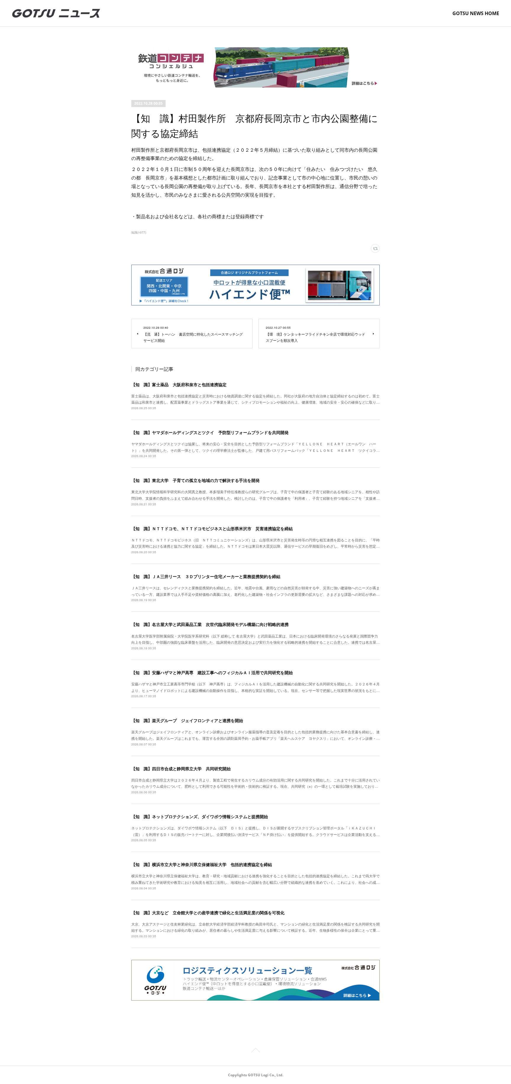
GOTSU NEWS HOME (475, 13)
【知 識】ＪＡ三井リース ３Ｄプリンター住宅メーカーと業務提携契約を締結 (205, 576)
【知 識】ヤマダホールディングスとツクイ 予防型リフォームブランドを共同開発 (210, 432)
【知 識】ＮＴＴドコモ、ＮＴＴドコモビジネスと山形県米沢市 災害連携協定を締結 (212, 528)
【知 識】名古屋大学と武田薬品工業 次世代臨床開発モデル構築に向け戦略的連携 (210, 624)
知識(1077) (138, 232)
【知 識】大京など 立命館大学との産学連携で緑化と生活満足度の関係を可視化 (207, 912)
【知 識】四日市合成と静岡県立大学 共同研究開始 (181, 768)
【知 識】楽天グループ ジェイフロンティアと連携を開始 (187, 720)
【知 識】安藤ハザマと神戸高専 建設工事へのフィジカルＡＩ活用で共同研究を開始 (212, 672)
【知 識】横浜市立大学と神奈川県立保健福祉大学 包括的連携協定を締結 (201, 864)
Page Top (255, 1051)
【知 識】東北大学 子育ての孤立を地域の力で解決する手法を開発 (195, 480)
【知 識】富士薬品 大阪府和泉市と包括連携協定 (179, 384)
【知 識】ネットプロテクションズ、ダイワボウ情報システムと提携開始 (199, 816)
